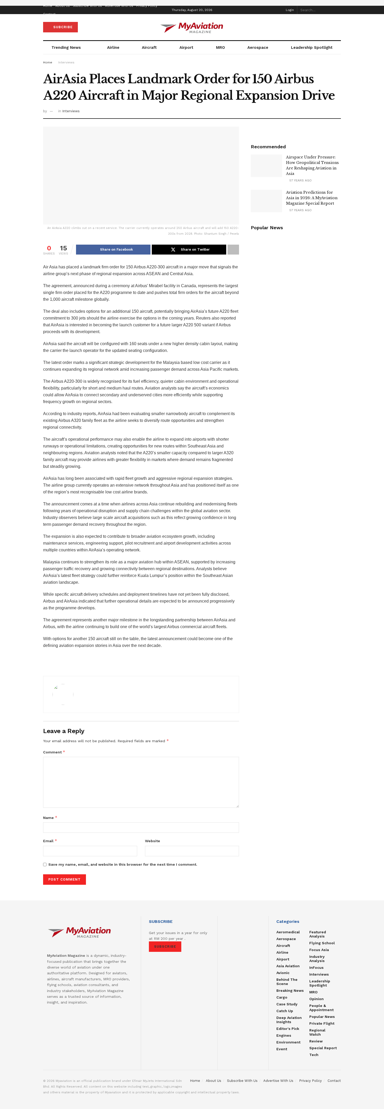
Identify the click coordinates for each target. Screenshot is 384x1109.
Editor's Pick (287, 1029)
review (316, 1041)
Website (152, 841)
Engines (283, 1035)
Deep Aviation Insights (289, 1020)
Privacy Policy (146, 6)
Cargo (281, 997)
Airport (186, 47)
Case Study (287, 1004)
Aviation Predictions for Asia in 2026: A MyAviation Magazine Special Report (312, 198)
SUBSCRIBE (165, 946)
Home (47, 6)
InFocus (316, 967)
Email (50, 840)
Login (289, 10)
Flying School (322, 943)
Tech (313, 1055)
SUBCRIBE (62, 27)
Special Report (323, 1048)
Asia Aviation (288, 966)
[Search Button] (338, 10)
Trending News (66, 47)
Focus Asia (319, 950)
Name (50, 817)
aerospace (286, 939)
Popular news (322, 1016)
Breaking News (290, 990)
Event (281, 1049)
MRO (220, 47)
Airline (113, 47)
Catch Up (284, 1011)
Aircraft (149, 47)
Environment (288, 1042)
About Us (62, 6)
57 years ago (300, 180)
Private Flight (321, 1023)
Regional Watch (317, 1032)
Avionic (282, 973)
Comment (54, 752)
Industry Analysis (317, 958)
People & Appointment (321, 1008)
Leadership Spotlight (312, 47)
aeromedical (288, 932)
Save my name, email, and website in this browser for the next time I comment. (122, 864)
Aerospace (257, 47)
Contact (49, 14)
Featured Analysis (317, 934)
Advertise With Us (119, 6)
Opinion (316, 999)
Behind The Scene (287, 981)
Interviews (66, 62)
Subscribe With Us (87, 6)
